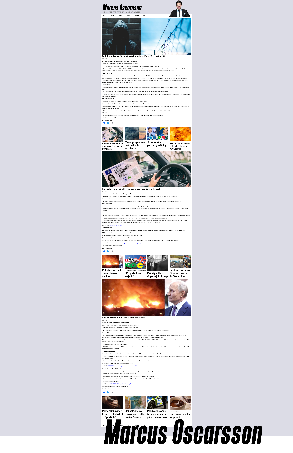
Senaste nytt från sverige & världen (122, 12)
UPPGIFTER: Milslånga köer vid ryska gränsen (121, 383)
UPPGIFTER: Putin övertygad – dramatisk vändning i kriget (126, 243)
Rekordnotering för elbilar (116, 225)
